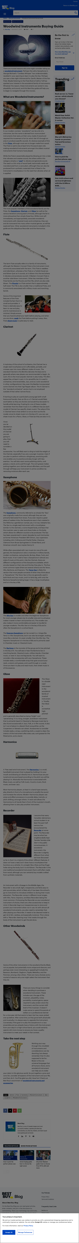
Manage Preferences (25, 1232)
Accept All (8, 1232)
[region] (39, 1228)
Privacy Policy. (28, 1225)
